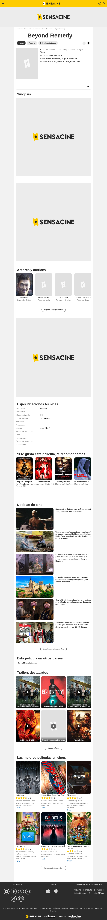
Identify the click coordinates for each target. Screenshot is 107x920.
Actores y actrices (31, 270)
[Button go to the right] (88, 43)
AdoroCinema (80, 893)
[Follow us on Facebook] (14, 891)
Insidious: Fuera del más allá (53, 846)
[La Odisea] (28, 777)
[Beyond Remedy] (27, 63)
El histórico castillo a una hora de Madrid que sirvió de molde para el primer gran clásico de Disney (72, 579)
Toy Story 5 (20, 846)
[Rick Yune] (24, 284)
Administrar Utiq (76, 908)
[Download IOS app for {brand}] (49, 891)
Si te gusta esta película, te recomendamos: (52, 454)
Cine (25, 29)
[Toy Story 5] (28, 828)
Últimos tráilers (53, 748)
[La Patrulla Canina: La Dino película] (79, 828)
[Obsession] (79, 777)
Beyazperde (99, 890)
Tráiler (18, 808)
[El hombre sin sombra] (82, 468)
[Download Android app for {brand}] (57, 891)
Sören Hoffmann (53, 59)
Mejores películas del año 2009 (42, 484)
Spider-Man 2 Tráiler (27, 740)
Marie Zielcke (63, 62)
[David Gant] (63, 284)
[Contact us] (21, 899)
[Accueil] (51, 3)
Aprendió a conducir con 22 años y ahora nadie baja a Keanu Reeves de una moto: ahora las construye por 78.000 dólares (72, 625)
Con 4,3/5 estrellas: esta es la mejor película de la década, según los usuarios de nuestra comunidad (73, 602)
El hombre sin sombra (84, 482)
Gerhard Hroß (56, 55)
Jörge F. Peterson (69, 59)
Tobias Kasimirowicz (83, 298)
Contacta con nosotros (29, 908)
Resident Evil (44, 482)
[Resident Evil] (43, 468)
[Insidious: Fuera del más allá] (53, 828)
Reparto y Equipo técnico (53, 310)
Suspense (81, 50)
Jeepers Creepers (24, 482)
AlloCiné (77, 890)
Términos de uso (45, 908)
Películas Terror (47, 29)
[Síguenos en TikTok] (14, 899)
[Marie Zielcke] (43, 284)
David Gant (75, 62)
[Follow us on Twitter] (21, 891)
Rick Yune (51, 62)
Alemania (43, 409)
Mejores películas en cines (53, 868)
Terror (43, 52)
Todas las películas (34, 29)
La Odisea (20, 795)
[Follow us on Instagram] (28, 891)
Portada (19, 29)
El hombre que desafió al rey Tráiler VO (54, 740)
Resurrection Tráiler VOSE (53, 706)
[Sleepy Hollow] (63, 468)
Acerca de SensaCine (10, 908)
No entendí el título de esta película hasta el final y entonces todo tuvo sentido (73, 510)
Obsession (71, 795)
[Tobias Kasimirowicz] (82, 284)
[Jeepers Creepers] (24, 468)
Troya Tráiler (79, 740)
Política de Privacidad (60, 908)
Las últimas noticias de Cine (53, 649)
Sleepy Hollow (63, 482)
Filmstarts (87, 890)
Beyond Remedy (27, 663)
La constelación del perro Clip (28, 706)
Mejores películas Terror (64, 484)
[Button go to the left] (84, 43)
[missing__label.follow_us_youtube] (7, 891)
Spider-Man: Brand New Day (52, 795)
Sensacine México (96, 893)
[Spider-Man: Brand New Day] (53, 777)
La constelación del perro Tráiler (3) (79, 706)
